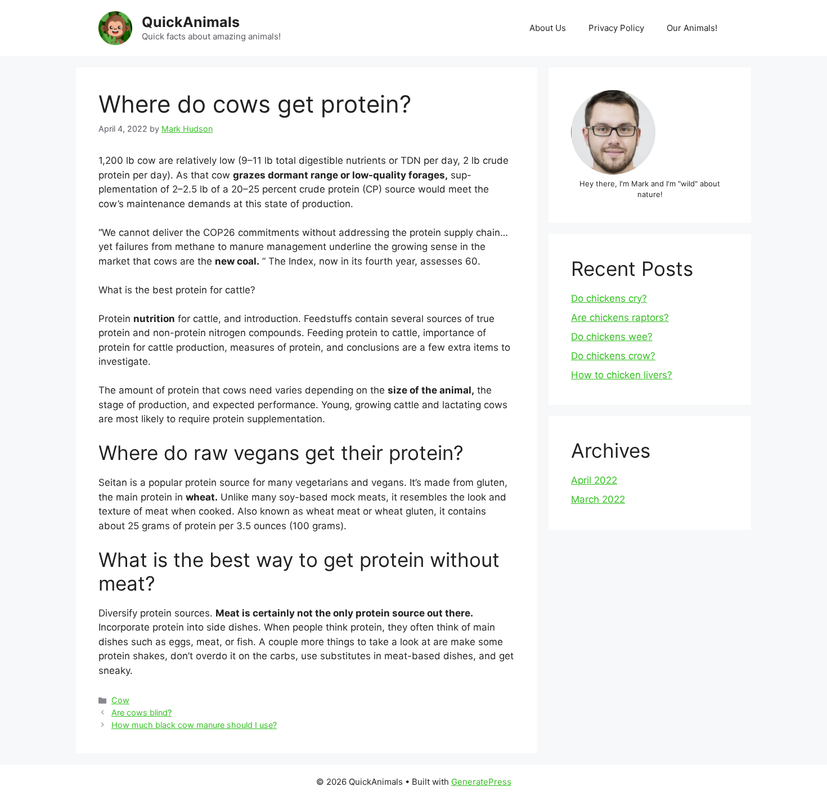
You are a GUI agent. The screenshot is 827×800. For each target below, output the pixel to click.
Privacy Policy (616, 28)
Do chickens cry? (609, 298)
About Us (547, 28)
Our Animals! (692, 28)
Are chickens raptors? (620, 317)
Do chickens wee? (612, 336)
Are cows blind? (141, 712)
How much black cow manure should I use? (194, 725)
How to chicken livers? (621, 375)
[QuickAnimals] (115, 27)
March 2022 (598, 499)
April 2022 (594, 480)
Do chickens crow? (613, 355)
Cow (120, 700)
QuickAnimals (191, 22)
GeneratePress (481, 781)
